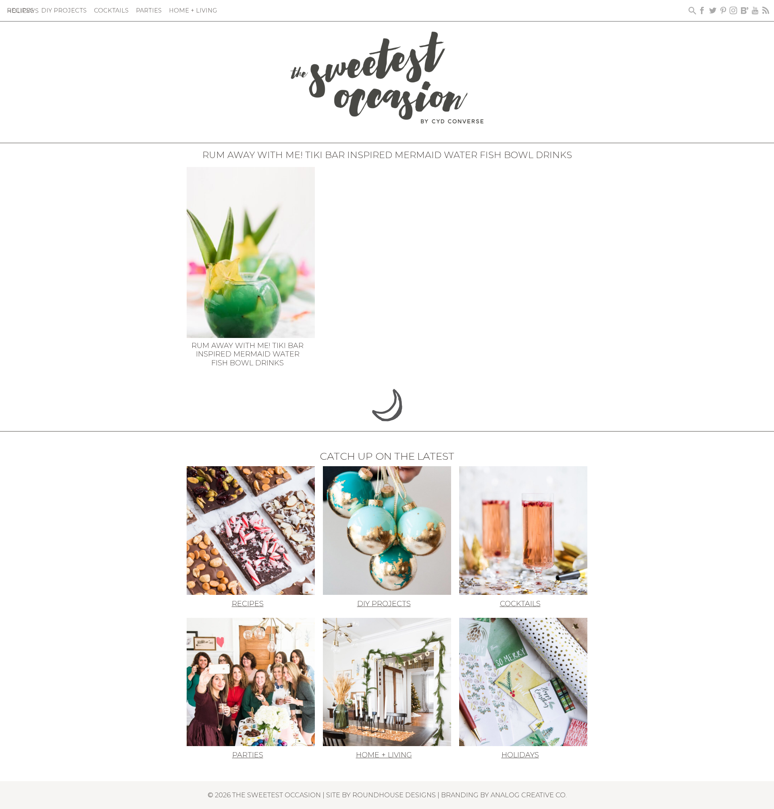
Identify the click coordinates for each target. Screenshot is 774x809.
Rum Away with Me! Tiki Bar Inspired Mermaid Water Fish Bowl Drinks (247, 354)
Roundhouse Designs (394, 795)
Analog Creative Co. (529, 795)
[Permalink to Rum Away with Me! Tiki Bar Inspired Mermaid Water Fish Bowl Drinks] (251, 252)
